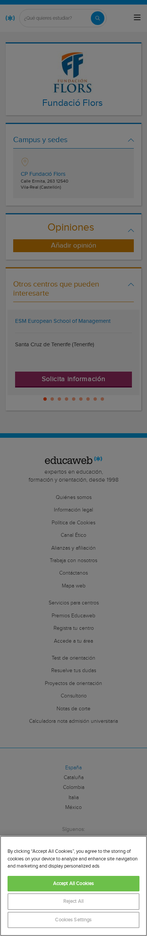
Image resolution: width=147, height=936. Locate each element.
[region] (73, 886)
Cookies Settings (73, 920)
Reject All (73, 901)
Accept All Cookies (73, 883)
